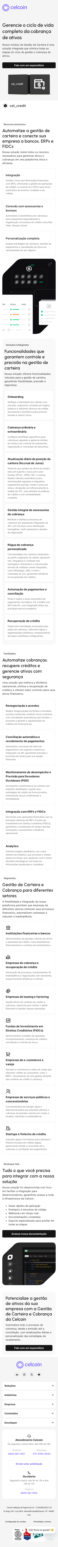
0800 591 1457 (16, 1453)
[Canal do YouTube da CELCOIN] (40, 1374)
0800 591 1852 (29, 1492)
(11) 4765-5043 (41, 1453)
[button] (14, 124)
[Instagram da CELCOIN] (25, 1374)
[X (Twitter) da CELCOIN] (33, 1374)
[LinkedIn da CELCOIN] (18, 1374)
